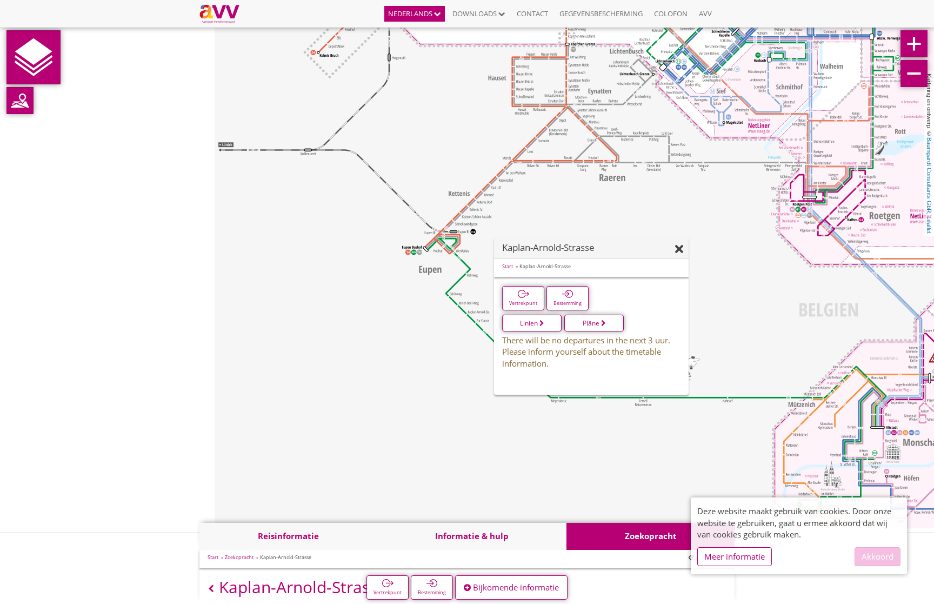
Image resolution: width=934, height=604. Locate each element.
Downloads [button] (475, 13)
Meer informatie (734, 556)
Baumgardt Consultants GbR (929, 175)
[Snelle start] (33, 57)
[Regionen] (20, 100)
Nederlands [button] (411, 13)
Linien (529, 323)
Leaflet (929, 225)
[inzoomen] (914, 43)
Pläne (592, 323)
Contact (532, 13)
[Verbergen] (679, 249)
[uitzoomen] (914, 73)
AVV (705, 13)
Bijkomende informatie (515, 587)
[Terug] (211, 588)
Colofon (671, 13)
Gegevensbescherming (601, 13)
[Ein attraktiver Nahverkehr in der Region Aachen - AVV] (223, 13)
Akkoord (877, 556)
